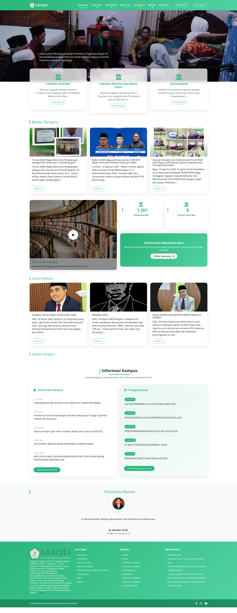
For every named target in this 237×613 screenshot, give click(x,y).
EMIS (79, 578)
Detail (37, 188)
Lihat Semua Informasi (47, 469)
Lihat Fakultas (58, 102)
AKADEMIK (127, 574)
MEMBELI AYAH (174, 555)
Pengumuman (128, 570)
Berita (152, 5)
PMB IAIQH (181, 5)
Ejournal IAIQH (84, 562)
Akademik (111, 5)
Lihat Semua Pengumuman (139, 468)
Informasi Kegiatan (131, 566)
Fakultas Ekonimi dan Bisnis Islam (92, 570)
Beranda (83, 5)
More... (42, 592)
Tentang (97, 5)
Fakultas (125, 5)
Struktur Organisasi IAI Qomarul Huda (185, 574)
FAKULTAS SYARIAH (131, 581)
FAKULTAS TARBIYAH (131, 578)
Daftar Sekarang (162, 256)
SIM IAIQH (200, 5)
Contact (164, 5)
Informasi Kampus (130, 562)
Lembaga (139, 5)
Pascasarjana (83, 574)
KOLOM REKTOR (129, 585)
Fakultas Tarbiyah (85, 566)
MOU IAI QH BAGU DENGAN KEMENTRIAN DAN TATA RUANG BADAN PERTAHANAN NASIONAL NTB (187, 582)
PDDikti (80, 581)
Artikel (125, 555)
